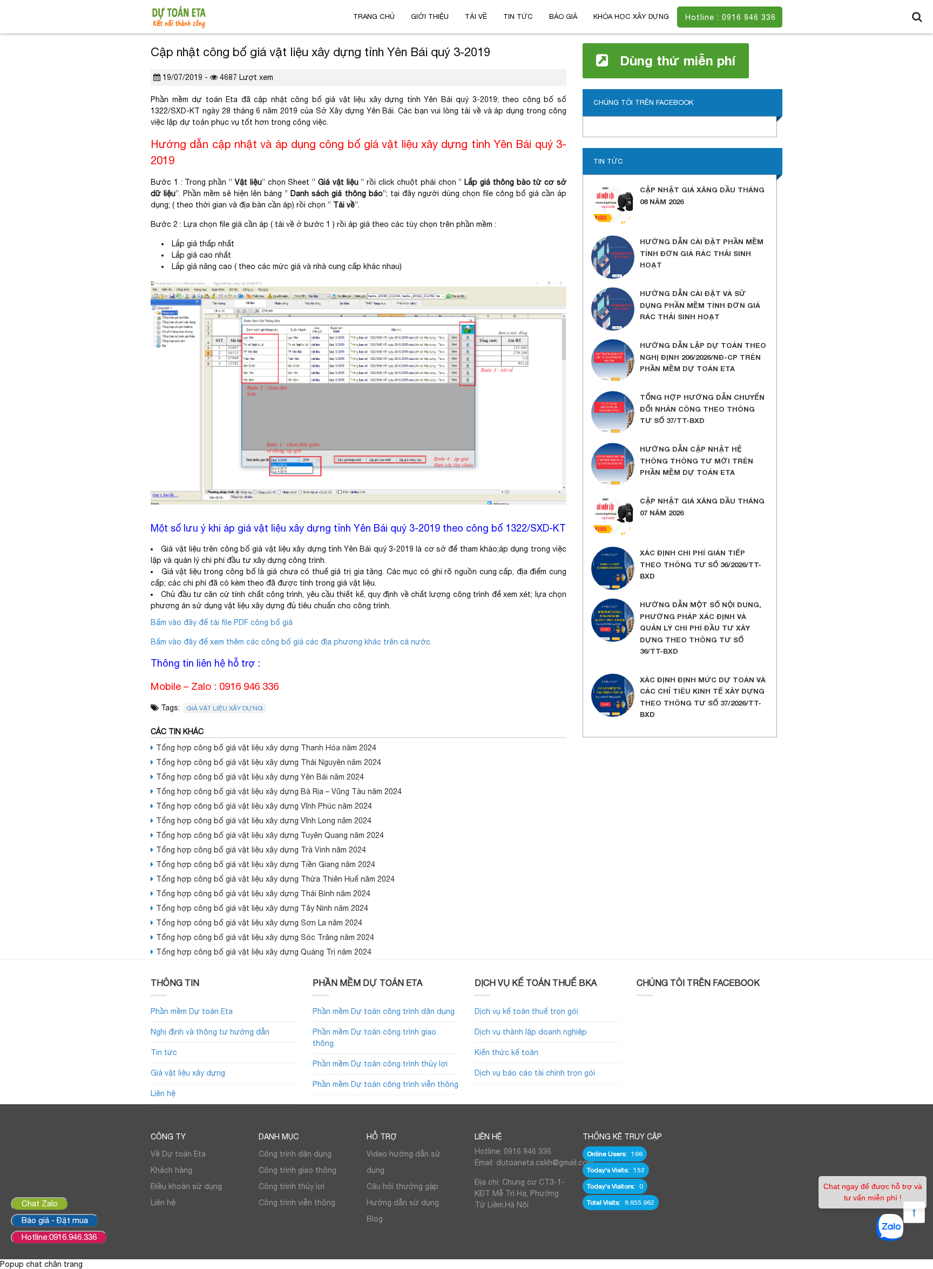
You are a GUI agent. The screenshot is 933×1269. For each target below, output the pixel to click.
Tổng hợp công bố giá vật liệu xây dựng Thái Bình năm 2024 (263, 893)
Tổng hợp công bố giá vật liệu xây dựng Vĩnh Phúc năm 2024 (264, 806)
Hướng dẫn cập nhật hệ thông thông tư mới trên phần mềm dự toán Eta (696, 460)
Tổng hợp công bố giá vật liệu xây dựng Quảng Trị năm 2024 (263, 952)
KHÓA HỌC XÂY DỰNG (631, 16)
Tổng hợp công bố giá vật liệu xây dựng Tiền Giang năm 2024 (265, 864)
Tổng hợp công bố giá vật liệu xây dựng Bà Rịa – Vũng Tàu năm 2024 (279, 791)
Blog (375, 1218)
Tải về (476, 16)
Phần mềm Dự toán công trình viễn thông (385, 1084)
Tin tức (518, 16)
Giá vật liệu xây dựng (224, 708)
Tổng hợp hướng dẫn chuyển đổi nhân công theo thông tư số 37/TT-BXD (702, 409)
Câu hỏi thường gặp (402, 1186)
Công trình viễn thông (297, 1202)
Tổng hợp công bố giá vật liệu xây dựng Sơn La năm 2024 (259, 922)
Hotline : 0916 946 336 (730, 17)
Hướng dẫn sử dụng (403, 1202)
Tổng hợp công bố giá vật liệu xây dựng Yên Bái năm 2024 (260, 777)
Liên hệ (163, 1093)
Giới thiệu (430, 16)
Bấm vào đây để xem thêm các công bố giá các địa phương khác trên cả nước (290, 641)
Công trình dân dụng (295, 1154)
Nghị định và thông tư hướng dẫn (210, 1032)
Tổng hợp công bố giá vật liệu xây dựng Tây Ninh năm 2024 (262, 908)
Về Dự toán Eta (178, 1154)
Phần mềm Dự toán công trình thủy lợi (380, 1063)
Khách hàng (171, 1170)
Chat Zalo (40, 1203)
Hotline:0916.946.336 (59, 1236)
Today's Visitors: (612, 1186)
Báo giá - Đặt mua (55, 1220)
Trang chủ (374, 16)
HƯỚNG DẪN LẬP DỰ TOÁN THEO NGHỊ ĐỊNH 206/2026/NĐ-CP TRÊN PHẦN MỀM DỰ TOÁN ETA (703, 357)
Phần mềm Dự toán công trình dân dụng (384, 1011)
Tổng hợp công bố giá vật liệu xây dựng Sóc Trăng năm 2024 (265, 937)
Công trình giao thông (297, 1170)
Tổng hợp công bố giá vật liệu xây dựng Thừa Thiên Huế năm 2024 (275, 879)
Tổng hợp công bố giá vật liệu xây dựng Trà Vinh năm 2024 (261, 849)
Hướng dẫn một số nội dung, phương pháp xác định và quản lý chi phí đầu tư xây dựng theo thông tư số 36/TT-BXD (700, 627)
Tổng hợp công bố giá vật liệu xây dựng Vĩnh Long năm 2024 (263, 820)
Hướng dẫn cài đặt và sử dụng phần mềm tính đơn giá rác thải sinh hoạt (700, 305)
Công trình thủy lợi (291, 1186)
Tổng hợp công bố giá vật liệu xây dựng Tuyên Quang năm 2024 (270, 835)
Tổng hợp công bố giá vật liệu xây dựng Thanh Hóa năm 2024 (266, 747)
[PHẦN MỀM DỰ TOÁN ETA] (179, 16)
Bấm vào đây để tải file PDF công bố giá (222, 622)
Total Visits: (604, 1202)
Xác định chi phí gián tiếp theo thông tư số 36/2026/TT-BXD (700, 564)
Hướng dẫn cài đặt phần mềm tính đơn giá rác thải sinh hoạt (701, 253)
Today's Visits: (609, 1170)
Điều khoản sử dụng (186, 1186)
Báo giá (563, 16)
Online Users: (607, 1154)
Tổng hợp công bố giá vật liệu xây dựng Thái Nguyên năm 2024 (268, 762)
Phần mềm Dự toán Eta (192, 1011)
